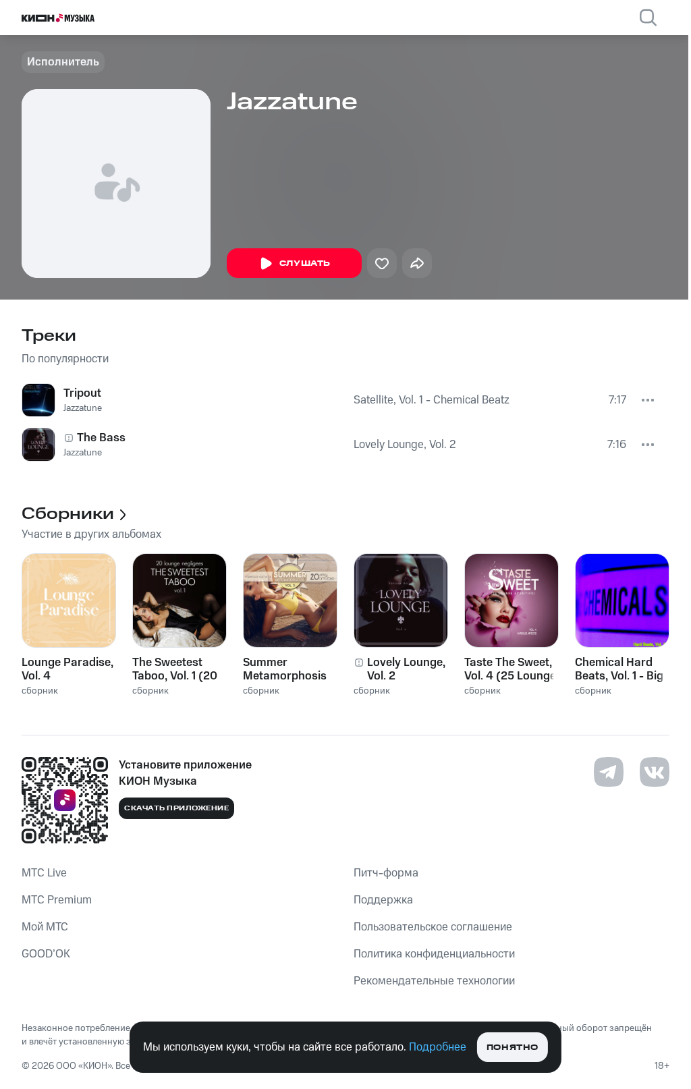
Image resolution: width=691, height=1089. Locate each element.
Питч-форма (386, 873)
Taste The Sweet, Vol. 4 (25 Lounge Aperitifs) (510, 669)
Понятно (512, 1047)
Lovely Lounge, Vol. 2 (405, 445)
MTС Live (44, 873)
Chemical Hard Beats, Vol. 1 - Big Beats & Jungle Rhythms (619, 669)
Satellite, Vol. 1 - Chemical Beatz (431, 400)
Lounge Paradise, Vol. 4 (67, 669)
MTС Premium (57, 900)
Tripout (82, 393)
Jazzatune (82, 408)
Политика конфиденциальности (434, 954)
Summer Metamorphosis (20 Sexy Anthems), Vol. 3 (286, 669)
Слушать (305, 263)
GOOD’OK (46, 954)
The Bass (101, 438)
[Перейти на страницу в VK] (654, 772)
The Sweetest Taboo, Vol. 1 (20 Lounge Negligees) (174, 669)
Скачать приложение (176, 808)
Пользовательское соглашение (433, 927)
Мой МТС (45, 927)
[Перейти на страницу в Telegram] (609, 772)
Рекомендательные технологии (434, 981)
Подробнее (437, 1047)
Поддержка (383, 900)
